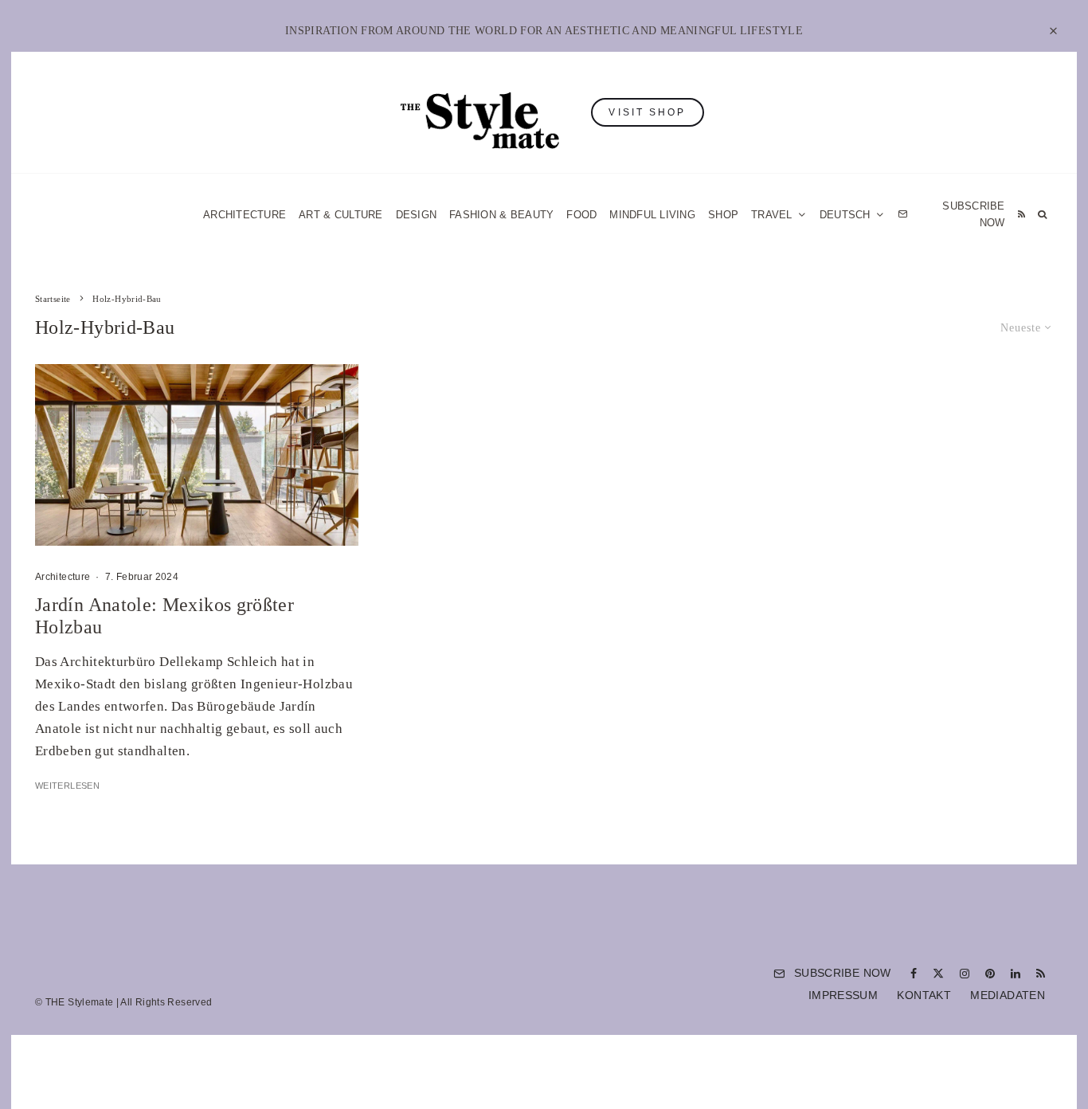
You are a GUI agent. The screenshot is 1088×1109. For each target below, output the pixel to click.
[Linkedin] (1015, 973)
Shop (723, 215)
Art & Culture (340, 215)
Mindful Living (652, 215)
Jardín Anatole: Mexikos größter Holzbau (164, 616)
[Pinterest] (990, 973)
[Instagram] (964, 973)
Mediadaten (1007, 995)
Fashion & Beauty (501, 215)
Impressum (843, 995)
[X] (938, 973)
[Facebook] (913, 973)
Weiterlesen (67, 785)
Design (416, 215)
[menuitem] (852, 215)
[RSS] (1021, 215)
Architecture (244, 215)
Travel (772, 215)
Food (581, 215)
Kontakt (924, 995)
